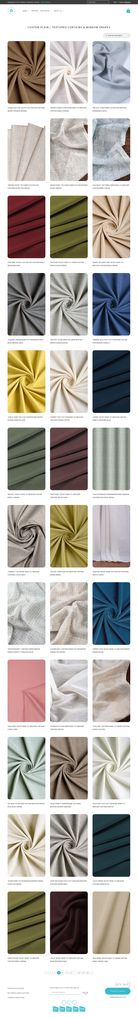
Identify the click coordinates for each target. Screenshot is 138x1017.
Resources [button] (44, 11)
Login (121, 2)
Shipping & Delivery (16, 988)
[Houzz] (74, 1002)
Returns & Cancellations (18, 993)
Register (127, 2)
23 (87, 973)
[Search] (111, 2)
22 (83, 973)
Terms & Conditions (16, 998)
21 (79, 973)
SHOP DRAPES (46, 2)
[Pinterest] (69, 1002)
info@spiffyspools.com (117, 997)
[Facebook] (64, 1002)
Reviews (34, 11)
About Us (58, 11)
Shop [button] (25, 11)
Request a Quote (118, 991)
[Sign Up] (85, 993)
